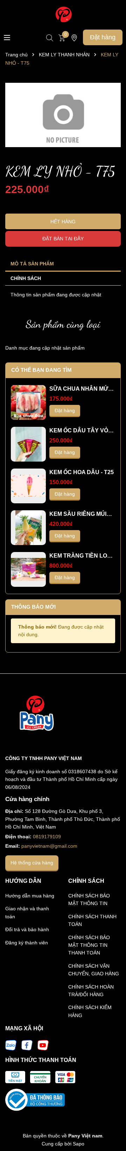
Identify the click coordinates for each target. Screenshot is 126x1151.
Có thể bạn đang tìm (41, 370)
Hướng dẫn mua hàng (29, 895)
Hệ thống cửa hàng (31, 862)
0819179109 (47, 836)
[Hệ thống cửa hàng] (74, 37)
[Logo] (63, 14)
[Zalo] (10, 1044)
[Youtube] (43, 1044)
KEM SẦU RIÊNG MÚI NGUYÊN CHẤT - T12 (77, 514)
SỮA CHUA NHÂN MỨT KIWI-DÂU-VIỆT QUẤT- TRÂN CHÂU (80, 389)
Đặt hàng (102, 37)
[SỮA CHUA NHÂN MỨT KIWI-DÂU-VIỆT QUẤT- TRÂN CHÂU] (28, 402)
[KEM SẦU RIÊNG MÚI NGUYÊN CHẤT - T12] (28, 527)
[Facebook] (27, 1044)
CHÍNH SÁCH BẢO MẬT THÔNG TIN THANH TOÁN (89, 945)
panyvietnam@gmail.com (49, 846)
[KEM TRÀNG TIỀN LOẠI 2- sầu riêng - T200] (28, 569)
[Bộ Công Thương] (35, 1099)
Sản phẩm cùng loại (63, 324)
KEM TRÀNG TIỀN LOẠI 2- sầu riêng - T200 (81, 556)
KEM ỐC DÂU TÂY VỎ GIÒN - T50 (78, 430)
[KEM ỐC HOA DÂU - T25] (28, 486)
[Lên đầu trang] (112, 1127)
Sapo (78, 1143)
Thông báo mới (33, 607)
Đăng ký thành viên (26, 942)
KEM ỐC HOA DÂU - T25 (81, 472)
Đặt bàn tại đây (63, 238)
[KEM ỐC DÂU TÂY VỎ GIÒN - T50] (28, 444)
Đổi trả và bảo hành (27, 929)
